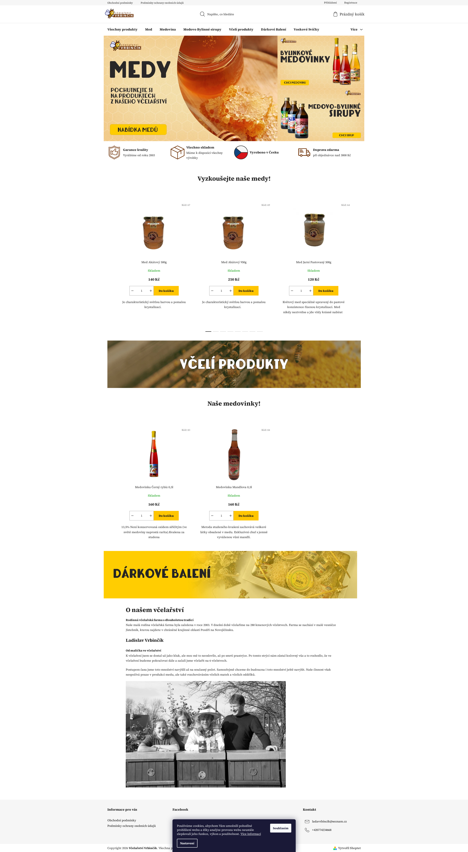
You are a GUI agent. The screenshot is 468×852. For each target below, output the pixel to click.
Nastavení (187, 843)
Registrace (350, 2)
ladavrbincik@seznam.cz (329, 821)
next (358, 265)
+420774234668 (321, 830)
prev (110, 265)
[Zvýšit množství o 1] (151, 290)
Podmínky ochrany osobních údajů (162, 3)
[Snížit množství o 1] (132, 290)
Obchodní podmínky (120, 3)
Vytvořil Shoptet (349, 848)
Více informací (251, 834)
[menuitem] (122, 29)
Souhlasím (281, 828)
